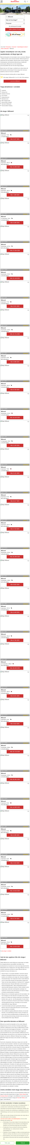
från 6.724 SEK (15, 918)
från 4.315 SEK (15, 863)
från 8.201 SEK (15, 696)
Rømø (23, 1097)
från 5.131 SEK (15, 473)
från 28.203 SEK (15, 668)
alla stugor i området (6, 951)
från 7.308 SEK (15, 195)
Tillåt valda (7, 1143)
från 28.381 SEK (15, 779)
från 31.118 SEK (15, 278)
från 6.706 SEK (15, 640)
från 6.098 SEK (15, 362)
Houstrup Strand (4, 1096)
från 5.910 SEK (15, 723)
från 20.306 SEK (15, 556)
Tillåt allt (23, 1143)
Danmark (14, 46)
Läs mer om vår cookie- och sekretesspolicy (10, 1118)
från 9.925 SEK (15, 584)
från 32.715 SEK (15, 751)
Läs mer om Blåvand (15, 81)
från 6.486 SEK (15, 835)
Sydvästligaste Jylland (22, 46)
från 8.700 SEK (15, 389)
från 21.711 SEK (15, 334)
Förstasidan (8, 46)
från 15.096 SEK (15, 167)
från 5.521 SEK (15, 306)
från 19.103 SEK (15, 417)
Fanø (18, 1097)
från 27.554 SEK (15, 250)
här (11, 1120)
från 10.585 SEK (15, 807)
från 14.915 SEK (15, 890)
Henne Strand (23, 1094)
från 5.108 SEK (15, 445)
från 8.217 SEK (15, 501)
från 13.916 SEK (15, 946)
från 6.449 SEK (15, 612)
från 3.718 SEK (15, 529)
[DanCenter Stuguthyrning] (15, 1)
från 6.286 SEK (15, 222)
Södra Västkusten (5, 48)
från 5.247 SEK (15, 139)
